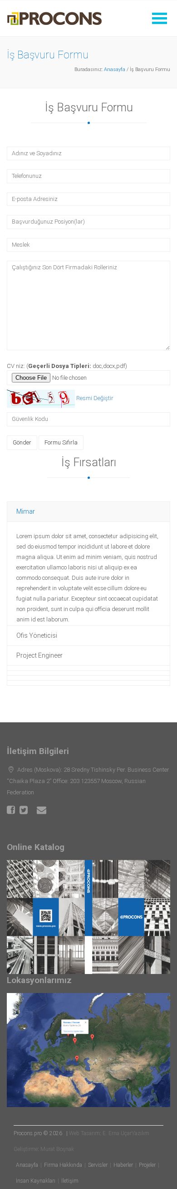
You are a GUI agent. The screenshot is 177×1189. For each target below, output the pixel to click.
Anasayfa (114, 69)
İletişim (70, 1181)
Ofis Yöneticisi (36, 635)
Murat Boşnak (57, 1149)
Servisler (98, 1165)
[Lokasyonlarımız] (88, 1049)
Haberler (123, 1165)
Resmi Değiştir (94, 398)
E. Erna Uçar (117, 1133)
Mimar (25, 511)
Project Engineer (39, 655)
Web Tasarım (84, 1133)
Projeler (147, 1165)
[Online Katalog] (88, 916)
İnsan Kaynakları (35, 1181)
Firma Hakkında (63, 1165)
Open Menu (159, 18)
